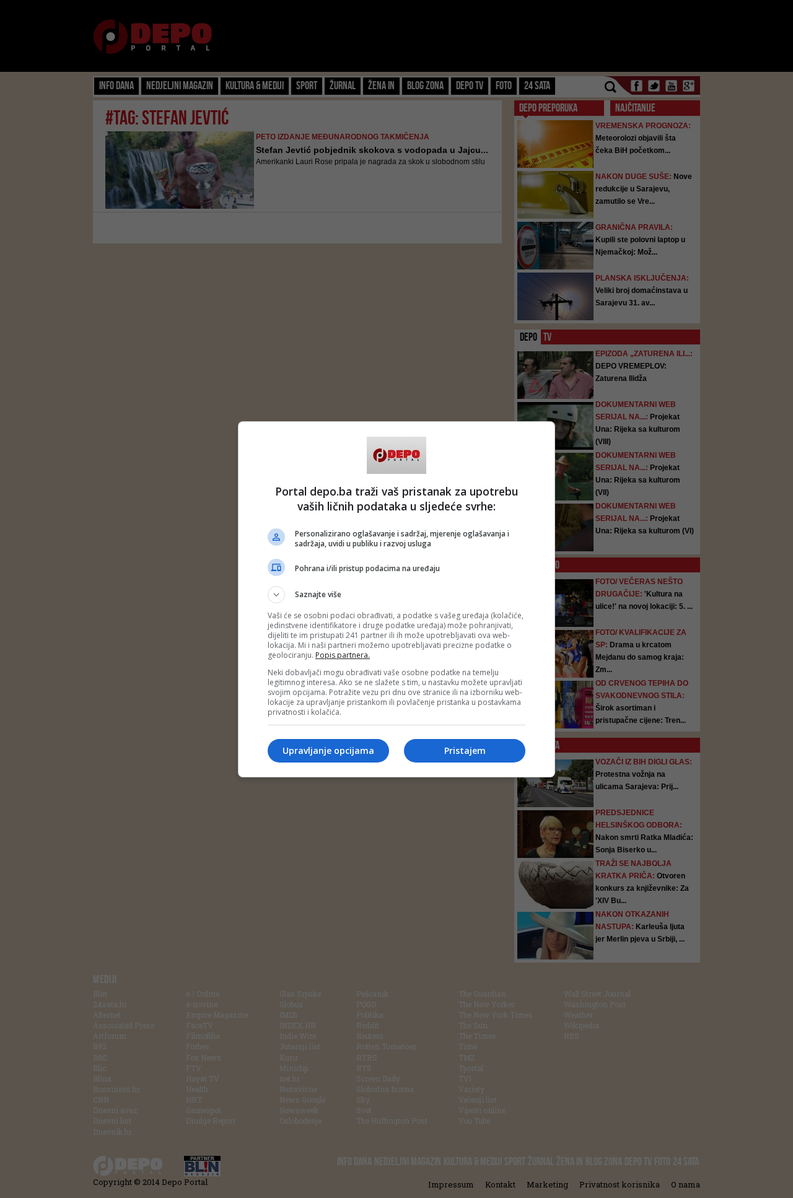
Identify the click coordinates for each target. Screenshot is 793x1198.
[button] (396, 594)
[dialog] (396, 599)
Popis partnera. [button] (342, 655)
